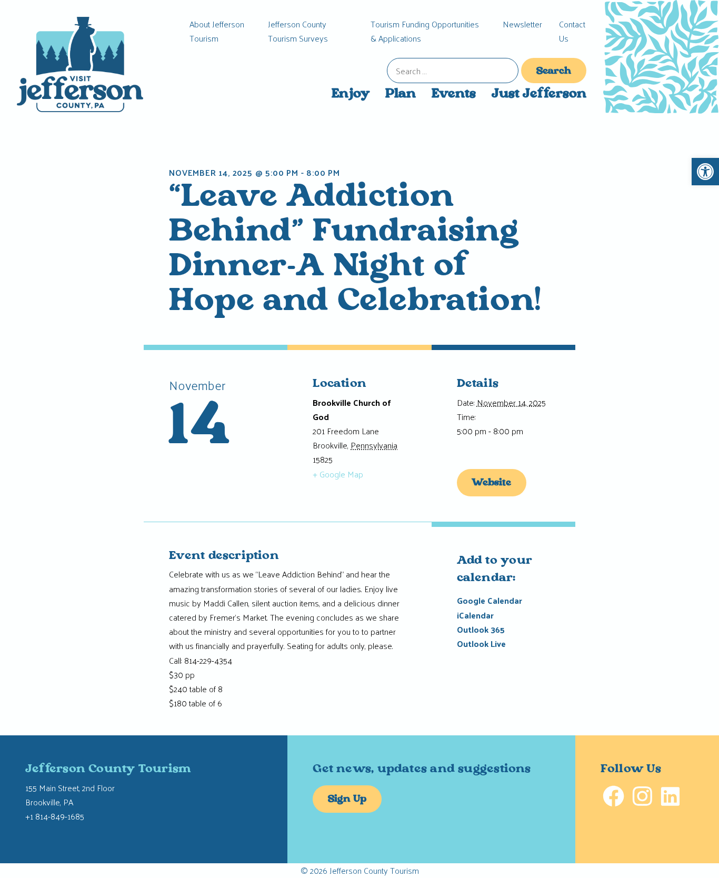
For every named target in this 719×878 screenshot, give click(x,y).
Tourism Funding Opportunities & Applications (425, 31)
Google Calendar (489, 600)
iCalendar (475, 615)
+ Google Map (338, 474)
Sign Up (347, 799)
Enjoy (351, 94)
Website (491, 483)
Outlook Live (481, 643)
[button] (705, 171)
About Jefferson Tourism (216, 31)
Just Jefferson (539, 94)
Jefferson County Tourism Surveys (298, 31)
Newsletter (522, 24)
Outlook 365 (481, 629)
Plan (400, 94)
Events (454, 94)
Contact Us (572, 31)
